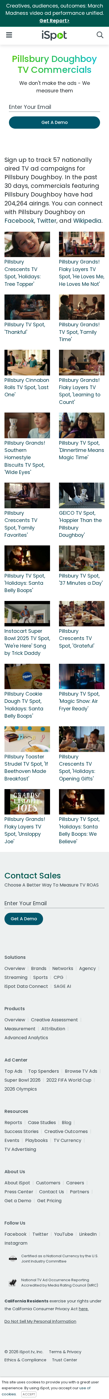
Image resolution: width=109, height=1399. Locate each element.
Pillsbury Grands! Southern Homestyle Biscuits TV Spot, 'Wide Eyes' (24, 458)
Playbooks (36, 1140)
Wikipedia (87, 221)
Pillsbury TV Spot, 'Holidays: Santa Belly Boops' (24, 583)
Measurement (19, 1029)
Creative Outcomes (66, 1131)
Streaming (15, 977)
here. (84, 1309)
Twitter (46, 221)
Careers (75, 1183)
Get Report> (54, 20)
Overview (14, 968)
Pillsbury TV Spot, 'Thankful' (24, 328)
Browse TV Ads (81, 1071)
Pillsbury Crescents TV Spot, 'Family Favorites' (20, 524)
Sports (40, 977)
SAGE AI (62, 986)
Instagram (15, 1243)
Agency (87, 968)
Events (11, 1140)
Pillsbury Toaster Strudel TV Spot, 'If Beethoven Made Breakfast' (26, 767)
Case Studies (42, 1122)
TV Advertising (20, 1149)
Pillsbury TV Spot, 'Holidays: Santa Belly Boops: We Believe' (79, 830)
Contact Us (51, 1192)
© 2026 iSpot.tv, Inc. (23, 1352)
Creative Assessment (54, 1020)
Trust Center (64, 1360)
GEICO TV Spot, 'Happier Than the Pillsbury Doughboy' (80, 524)
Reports (13, 1122)
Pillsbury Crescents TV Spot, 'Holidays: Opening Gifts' (77, 767)
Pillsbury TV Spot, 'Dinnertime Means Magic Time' (81, 450)
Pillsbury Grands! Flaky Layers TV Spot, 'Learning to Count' (79, 391)
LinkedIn (88, 1234)
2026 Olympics (20, 1089)
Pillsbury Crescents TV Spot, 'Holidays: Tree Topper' (22, 272)
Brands (38, 968)
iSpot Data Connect (26, 986)
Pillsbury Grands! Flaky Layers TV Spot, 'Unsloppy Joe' (24, 830)
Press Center (18, 1192)
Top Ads (13, 1071)
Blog (66, 1122)
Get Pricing (49, 1200)
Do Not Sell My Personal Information (40, 1321)
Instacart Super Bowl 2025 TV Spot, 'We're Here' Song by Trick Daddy (27, 642)
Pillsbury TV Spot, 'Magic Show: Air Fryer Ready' (79, 701)
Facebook (19, 221)
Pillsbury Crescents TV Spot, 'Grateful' (76, 638)
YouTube (63, 1234)
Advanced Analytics (26, 1037)
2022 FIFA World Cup (68, 1080)
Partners (79, 1192)
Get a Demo (17, 1200)
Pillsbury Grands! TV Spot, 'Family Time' (79, 332)
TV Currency (67, 1140)
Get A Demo (54, 122)
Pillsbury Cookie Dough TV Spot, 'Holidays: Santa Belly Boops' (23, 705)
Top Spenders (43, 1071)
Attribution (53, 1029)
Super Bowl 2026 (22, 1080)
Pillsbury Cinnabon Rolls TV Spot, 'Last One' (26, 387)
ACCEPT (29, 1394)
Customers (48, 1183)
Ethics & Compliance (25, 1360)
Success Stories (21, 1131)
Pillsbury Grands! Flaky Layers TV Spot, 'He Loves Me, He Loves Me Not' (81, 272)
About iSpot (17, 1183)
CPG (58, 977)
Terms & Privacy (65, 1352)
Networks (62, 968)
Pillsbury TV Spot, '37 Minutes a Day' (81, 579)
